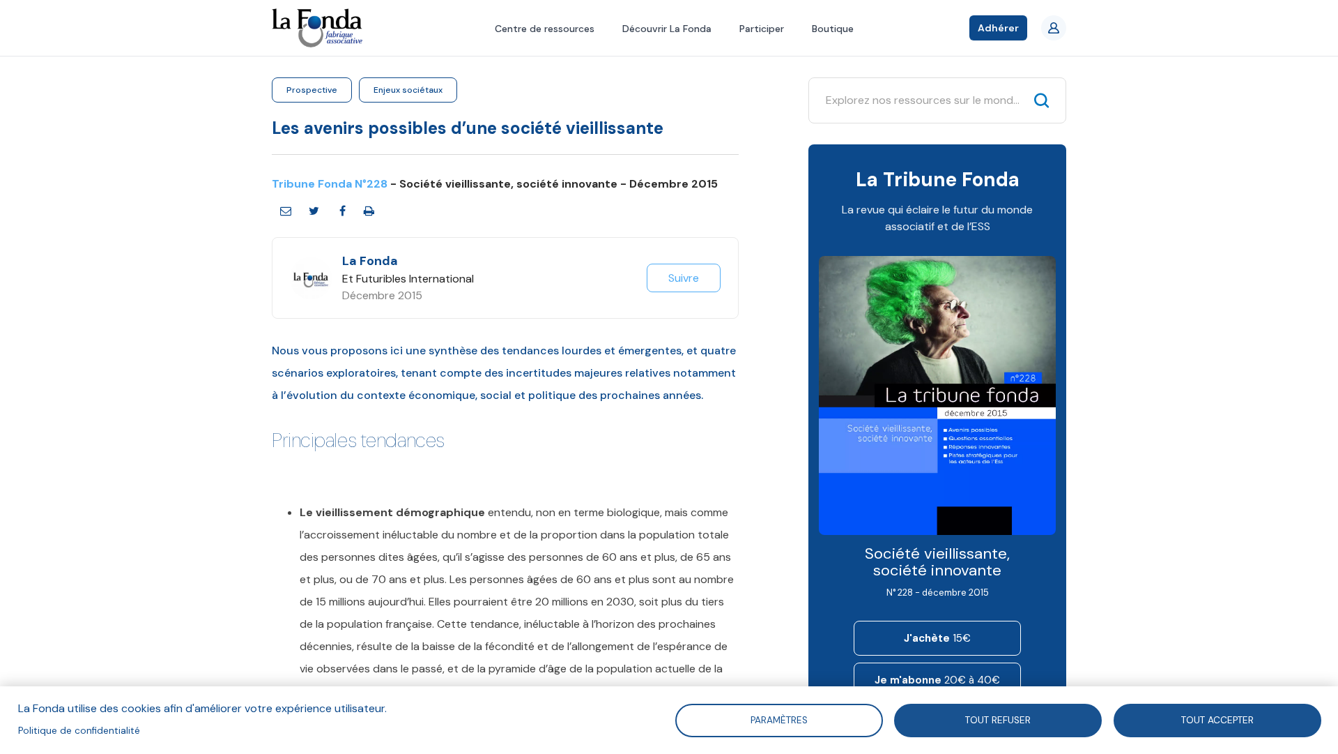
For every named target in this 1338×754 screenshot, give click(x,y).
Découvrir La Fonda (667, 28)
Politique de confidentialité (79, 731)
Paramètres (778, 719)
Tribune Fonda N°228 (329, 183)
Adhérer (998, 28)
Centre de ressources (544, 28)
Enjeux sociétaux (408, 90)
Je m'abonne (937, 680)
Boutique (833, 28)
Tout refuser (998, 719)
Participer (761, 28)
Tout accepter (1217, 719)
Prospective (311, 90)
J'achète (937, 638)
